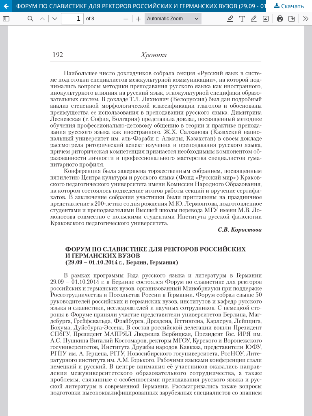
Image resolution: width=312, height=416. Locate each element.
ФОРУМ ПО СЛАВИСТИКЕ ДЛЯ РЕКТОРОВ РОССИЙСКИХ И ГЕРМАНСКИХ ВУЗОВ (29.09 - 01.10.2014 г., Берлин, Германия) (164, 6)
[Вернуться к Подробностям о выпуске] (6, 6)
